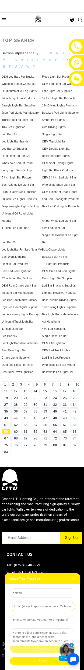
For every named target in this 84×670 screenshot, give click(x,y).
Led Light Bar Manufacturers (20, 343)
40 (55, 411)
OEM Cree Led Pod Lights (58, 271)
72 (55, 438)
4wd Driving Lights (54, 127)
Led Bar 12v (9, 134)
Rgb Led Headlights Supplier (20, 307)
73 (65, 438)
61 (26, 431)
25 (65, 398)
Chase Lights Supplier (16, 357)
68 (16, 438)
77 (26, 445)
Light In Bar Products (15, 264)
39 (45, 411)
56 (55, 425)
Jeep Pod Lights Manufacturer (21, 112)
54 (35, 425)
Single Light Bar (52, 134)
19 (6, 398)
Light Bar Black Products (57, 170)
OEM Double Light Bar (56, 148)
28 (16, 404)
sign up (71, 537)
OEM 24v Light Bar (54, 343)
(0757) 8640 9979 (27, 565)
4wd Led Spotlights (54, 328)
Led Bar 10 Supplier (14, 148)
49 (65, 418)
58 (75, 425)
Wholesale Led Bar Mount (58, 364)
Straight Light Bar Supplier (18, 105)
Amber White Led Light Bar (59, 220)
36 (16, 411)
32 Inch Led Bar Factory (17, 278)
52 (16, 425)
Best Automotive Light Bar (18, 184)
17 (64, 391)
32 (55, 404)
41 (65, 411)
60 (16, 431)
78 (35, 445)
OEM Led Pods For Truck (17, 364)
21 (26, 398)
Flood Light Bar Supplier (57, 278)
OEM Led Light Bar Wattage (59, 84)
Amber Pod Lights (53, 120)
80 (55, 445)
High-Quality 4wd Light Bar (19, 192)
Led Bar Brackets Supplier (58, 285)
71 (45, 438)
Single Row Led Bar (54, 336)
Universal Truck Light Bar (18, 321)
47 (45, 418)
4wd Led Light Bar (53, 228)
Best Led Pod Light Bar (16, 271)
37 (26, 411)
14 (35, 391)
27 (6, 404)
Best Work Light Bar (14, 256)
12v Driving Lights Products (59, 105)
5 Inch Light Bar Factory (17, 177)
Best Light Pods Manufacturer (60, 314)
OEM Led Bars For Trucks (18, 76)
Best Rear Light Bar (14, 350)
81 (65, 445)
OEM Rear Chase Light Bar (19, 285)
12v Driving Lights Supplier (59, 307)
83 (6, 452)
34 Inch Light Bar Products (18, 98)
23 (45, 398)
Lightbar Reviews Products (59, 292)
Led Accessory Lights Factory (20, 314)
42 (75, 411)
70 (35, 438)
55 (45, 425)
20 (16, 398)
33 (65, 404)
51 (6, 425)
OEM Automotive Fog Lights (19, 91)
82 (75, 445)
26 (75, 398)
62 (35, 431)
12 (16, 391)
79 (45, 445)
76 (16, 445)
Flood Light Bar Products (57, 76)
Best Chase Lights (53, 249)
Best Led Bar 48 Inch (55, 256)
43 (6, 418)
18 (74, 391)
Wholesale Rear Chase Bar (19, 84)
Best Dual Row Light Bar (17, 372)
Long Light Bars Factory (17, 170)
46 (35, 418)
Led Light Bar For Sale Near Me (22, 249)
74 (75, 438)
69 (26, 438)
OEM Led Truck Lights (56, 350)
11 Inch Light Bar (12, 328)
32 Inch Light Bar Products (58, 98)
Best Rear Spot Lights (56, 156)
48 (55, 418)
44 (16, 418)
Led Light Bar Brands (15, 141)
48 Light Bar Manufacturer (18, 292)
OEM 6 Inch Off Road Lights (59, 192)
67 (6, 438)
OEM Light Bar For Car (16, 156)
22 (35, 398)
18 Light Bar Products (55, 264)
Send (42, 661)
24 (55, 398)
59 (6, 431)
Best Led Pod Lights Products (60, 206)
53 (26, 425)
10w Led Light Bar (13, 127)
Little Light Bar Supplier (57, 91)
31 (45, 404)
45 (26, 418)
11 (6, 391)
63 (45, 431)
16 (55, 391)
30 (35, 404)
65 (65, 431)
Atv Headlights (51, 321)
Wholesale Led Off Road (17, 163)
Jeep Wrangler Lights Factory (20, 206)
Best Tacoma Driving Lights (59, 300)
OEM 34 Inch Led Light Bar (59, 177)
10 (77, 384)
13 (25, 391)
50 (75, 418)
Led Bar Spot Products (56, 357)
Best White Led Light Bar (57, 372)
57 (65, 425)
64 (55, 431)
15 (45, 391)
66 (75, 431)
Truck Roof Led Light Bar (17, 120)
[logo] (38, 19)
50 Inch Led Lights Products (19, 199)
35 (6, 411)
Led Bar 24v (9, 336)
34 (75, 404)
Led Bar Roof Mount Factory (19, 300)
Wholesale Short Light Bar (58, 184)
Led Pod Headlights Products (60, 199)
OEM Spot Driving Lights (57, 163)
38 (35, 411)
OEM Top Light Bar (54, 141)
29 (26, 404)
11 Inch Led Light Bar (15, 228)
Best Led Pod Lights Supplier (60, 112)
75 (6, 445)
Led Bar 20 (9, 242)
